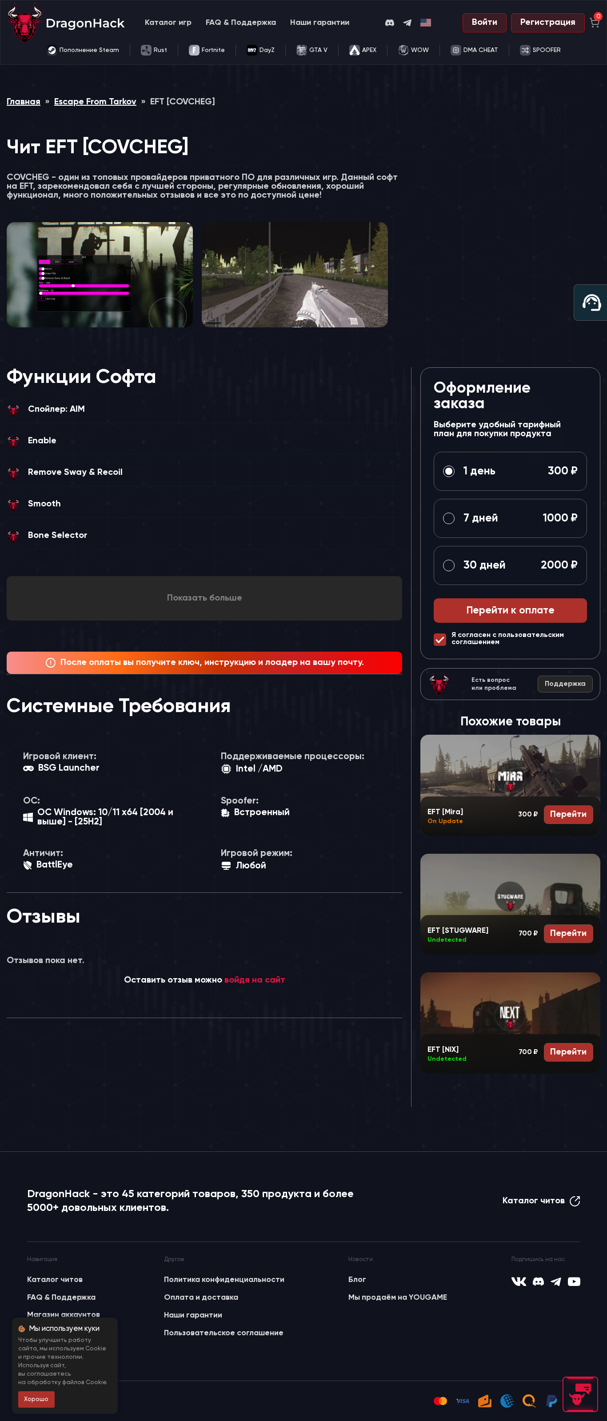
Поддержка (565, 684)
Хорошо (36, 1399)
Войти (484, 22)
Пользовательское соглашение (224, 1333)
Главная (23, 102)
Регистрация (547, 22)
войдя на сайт (254, 980)
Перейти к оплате (511, 610)
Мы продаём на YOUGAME (397, 1298)
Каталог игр (168, 23)
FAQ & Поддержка (241, 23)
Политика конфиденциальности (224, 1280)
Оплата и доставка (201, 1298)
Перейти (568, 814)
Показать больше (204, 598)
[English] (426, 22)
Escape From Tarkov (95, 102)
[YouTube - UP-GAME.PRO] (574, 1281)
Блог (357, 1280)
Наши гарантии (319, 23)
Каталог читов (534, 1201)
